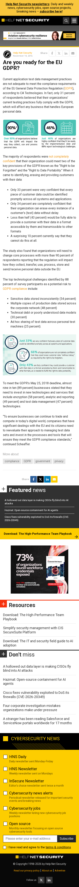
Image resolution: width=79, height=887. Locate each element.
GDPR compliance (15, 289)
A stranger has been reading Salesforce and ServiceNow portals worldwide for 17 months (37, 721)
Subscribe (66, 838)
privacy (59, 461)
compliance (12, 461)
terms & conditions (58, 847)
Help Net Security (22, 52)
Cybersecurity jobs (24, 808)
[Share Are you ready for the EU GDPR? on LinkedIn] (66, 53)
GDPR (68, 88)
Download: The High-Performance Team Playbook (38, 533)
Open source (19, 823)
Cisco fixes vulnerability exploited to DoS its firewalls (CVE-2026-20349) (36, 695)
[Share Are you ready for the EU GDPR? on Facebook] (52, 53)
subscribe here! (51, 11)
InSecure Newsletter (26, 781)
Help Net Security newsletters (27, 4)
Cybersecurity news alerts (31, 793)
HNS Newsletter (23, 769)
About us (47, 870)
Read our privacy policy (27, 870)
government (42, 461)
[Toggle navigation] (74, 20)
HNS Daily (17, 756)
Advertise (60, 870)
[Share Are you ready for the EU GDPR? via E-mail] (73, 53)
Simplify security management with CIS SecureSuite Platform (33, 630)
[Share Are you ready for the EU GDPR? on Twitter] (59, 53)
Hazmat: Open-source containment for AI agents (31, 510)
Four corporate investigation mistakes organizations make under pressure (32, 708)
